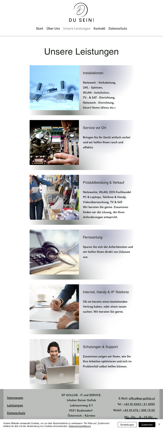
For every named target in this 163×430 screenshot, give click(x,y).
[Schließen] (159, 424)
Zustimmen (147, 424)
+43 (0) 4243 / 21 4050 (139, 404)
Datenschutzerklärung (80, 426)
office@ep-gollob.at (142, 398)
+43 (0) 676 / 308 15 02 (139, 410)
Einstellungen (127, 424)
